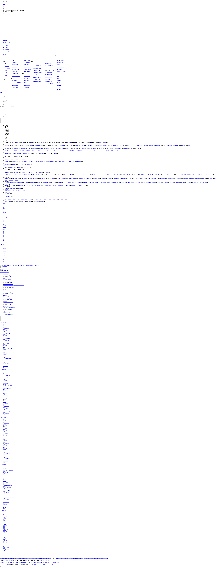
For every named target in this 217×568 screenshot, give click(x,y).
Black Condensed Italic (68, 174)
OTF (11, 169)
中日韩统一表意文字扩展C (23, 185)
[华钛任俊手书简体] (7, 358)
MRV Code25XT (6, 536)
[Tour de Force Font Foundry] (8, 285)
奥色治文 (7, 153)
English (4, 4)
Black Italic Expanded (143, 174)
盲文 (73, 148)
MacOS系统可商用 (23, 161)
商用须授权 (7, 161)
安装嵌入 (7, 172)
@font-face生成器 (15, 69)
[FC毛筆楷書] (5, 438)
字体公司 (7, 70)
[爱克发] (4, 290)
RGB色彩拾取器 (27, 67)
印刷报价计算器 (27, 76)
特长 (10, 201)
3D (5, 174)
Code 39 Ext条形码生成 (37, 72)
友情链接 (46, 558)
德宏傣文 (115, 145)
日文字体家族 (3, 417)
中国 (8, 282)
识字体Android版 (60, 67)
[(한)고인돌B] (5, 504)
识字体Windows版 (60, 60)
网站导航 (4, 54)
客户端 (42, 558)
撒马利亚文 (143, 178)
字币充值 (59, 85)
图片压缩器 (14, 80)
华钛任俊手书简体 (6, 361)
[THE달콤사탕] (6, 343)
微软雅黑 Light (5, 383)
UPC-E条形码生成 (48, 74)
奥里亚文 (46, 145)
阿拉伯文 (18, 145)
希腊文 (101, 148)
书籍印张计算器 (27, 85)
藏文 (4, 229)
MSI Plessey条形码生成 (49, 70)
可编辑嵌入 (23, 172)
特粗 (45, 199)
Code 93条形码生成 (37, 74)
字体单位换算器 (15, 71)
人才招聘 (35, 558)
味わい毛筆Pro (5, 403)
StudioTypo (5, 311)
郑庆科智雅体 (5, 425)
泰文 (4, 236)
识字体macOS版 (60, 62)
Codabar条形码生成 (37, 65)
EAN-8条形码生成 (36, 79)
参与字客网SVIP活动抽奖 (8, 11)
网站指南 (49, 558)
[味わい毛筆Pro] (6, 401)
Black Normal (164, 174)
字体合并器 (14, 67)
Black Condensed (59, 174)
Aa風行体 (4, 393)
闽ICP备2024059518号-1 (49, 564)
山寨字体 (28, 164)
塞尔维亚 (9, 287)
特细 (14, 199)
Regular (4, 329)
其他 (104, 142)
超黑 (66, 199)
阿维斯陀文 (25, 145)
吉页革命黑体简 (6, 335)
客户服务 (4, 7)
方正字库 (5, 278)
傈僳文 (4, 235)
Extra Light (5, 354)
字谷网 (57, 558)
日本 (8, 299)
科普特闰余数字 (67, 182)
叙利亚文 (116, 178)
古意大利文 (61, 148)
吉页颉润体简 (5, 366)
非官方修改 (21, 164)
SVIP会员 (59, 87)
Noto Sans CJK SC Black (7, 472)
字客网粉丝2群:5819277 (15, 562)
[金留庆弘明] (5, 395)
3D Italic (23, 174)
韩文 (4, 223)
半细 (23, 199)
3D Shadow (39, 174)
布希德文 (99, 145)
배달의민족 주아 (6, 492)
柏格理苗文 (82, 145)
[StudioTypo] (5, 312)
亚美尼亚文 (126, 148)
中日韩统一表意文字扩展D (37, 185)
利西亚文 (54, 182)
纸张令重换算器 (27, 80)
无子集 (45, 172)
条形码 (24, 167)
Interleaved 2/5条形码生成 (49, 65)
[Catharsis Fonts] (6, 307)
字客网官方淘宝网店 (7, 42)
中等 (31, 199)
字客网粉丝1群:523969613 (5, 562)
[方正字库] (5, 279)
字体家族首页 (5, 217)
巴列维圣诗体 (70, 145)
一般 (26, 199)
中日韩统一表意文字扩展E (50, 185)
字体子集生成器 (15, 64)
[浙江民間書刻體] (6, 338)
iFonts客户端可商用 (60, 161)
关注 (4, 331)
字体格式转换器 (15, 62)
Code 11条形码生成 (37, 68)
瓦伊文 (99, 150)
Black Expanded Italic (96, 174)
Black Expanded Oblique (105, 174)
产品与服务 (18, 558)
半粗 (36, 199)
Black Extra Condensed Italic (126, 174)
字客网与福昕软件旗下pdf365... (10, 265)
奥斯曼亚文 (27, 150)
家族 (4, 204)
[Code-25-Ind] (5, 538)
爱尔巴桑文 (7, 148)
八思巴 (4, 231)
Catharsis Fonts (5, 306)
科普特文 (53, 150)
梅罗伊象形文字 (80, 150)
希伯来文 (103, 178)
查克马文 (105, 145)
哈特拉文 (177, 182)
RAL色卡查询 (27, 71)
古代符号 (38, 182)
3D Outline (34, 174)
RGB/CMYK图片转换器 (17, 82)
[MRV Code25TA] (6, 547)
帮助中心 (39, 558)
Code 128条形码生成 (37, 77)
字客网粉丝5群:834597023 (46, 562)
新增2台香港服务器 (35, 265)
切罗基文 (42, 153)
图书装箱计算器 (27, 78)
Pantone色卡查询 (27, 69)
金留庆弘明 (5, 398)
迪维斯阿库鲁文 (122, 145)
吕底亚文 (188, 182)
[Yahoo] (4, 274)
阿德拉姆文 (7, 145)
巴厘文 (58, 145)
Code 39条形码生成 (37, 70)
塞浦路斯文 (89, 148)
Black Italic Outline (151, 174)
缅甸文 (4, 240)
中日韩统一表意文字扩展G (10, 188)
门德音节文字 (88, 150)
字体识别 (14, 60)
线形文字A (108, 148)
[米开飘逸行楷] (6, 443)
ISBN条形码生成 (48, 63)
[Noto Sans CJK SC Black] (8, 470)
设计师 (4, 205)
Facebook (4, 15)
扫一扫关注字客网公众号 (8, 10)
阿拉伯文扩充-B (162, 178)
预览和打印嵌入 (15, 172)
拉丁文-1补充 (15, 178)
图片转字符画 (15, 85)
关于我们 (2, 558)
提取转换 (13, 164)
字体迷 (107, 558)
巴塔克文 (77, 145)
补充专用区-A (7, 193)
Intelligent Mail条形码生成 (50, 83)
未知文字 (138, 148)
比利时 (8, 293)
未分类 (28, 167)
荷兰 (8, 304)
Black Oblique (171, 174)
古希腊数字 (32, 182)
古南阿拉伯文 (183, 145)
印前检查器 (26, 87)
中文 (4, 220)
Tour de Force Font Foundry (8, 284)
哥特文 (28, 148)
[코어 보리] (5, 448)
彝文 (4, 232)
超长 (6, 201)
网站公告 (13, 558)
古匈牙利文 (55, 148)
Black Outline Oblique (194, 174)
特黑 (62, 199)
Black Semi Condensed (208, 174)
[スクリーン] (5, 296)
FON (20, 169)
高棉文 (145, 145)
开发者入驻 (59, 82)
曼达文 (148, 178)
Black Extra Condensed (115, 174)
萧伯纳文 (120, 148)
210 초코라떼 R (6, 502)
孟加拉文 (185, 178)
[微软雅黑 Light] (6, 380)
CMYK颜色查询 (27, 62)
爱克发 (4, 289)
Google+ (4, 19)
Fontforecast (5, 301)
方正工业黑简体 (6, 377)
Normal (4, 339)
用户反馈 (59, 89)
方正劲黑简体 (5, 330)
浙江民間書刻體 (6, 340)
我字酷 (72, 558)
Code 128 (4, 544)
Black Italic (135, 174)
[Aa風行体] (5, 390)
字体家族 (7, 66)
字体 (6, 63)
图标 (19, 167)
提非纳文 (94, 150)
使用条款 (22, 558)
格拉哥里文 (34, 148)
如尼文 (83, 148)
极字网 (98, 558)
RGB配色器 (26, 64)
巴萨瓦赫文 (40, 150)
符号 (95, 142)
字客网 (63, 558)
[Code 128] (5, 542)
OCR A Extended (6, 522)
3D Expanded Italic (17, 174)
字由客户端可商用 (50, 161)
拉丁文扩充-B (34, 178)
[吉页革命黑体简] (6, 333)
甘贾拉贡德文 (140, 145)
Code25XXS (5, 531)
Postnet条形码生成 (48, 81)
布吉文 (93, 145)
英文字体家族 (3, 322)
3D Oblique (29, 174)
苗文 (4, 233)
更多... (189, 145)
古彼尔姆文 (48, 148)
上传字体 (4, 212)
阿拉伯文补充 (123, 178)
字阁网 (101, 558)
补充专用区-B (7, 196)
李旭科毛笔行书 (6, 413)
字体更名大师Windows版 (62, 71)
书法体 (11, 167)
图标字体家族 (3, 510)
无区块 (85, 185)
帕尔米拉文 (165, 182)
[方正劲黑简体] (6, 328)
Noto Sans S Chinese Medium (8, 497)
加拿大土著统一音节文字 (22, 153)
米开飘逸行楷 (5, 445)
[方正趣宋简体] (3, 266)
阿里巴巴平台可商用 (34, 161)
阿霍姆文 (13, 145)
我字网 (95, 558)
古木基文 (177, 145)
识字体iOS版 (59, 69)
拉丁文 (67, 148)
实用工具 (2, 244)
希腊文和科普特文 (72, 178)
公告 (58, 76)
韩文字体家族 (3, 464)
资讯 (6, 75)
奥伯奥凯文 (21, 150)
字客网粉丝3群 (6, 47)
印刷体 (6, 167)
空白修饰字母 (51, 178)
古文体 (16, 167)
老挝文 (4, 239)
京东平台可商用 (42, 161)
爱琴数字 (26, 182)
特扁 (38, 201)
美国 (8, 276)
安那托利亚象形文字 (38, 145)
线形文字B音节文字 (9, 182)
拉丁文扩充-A (25, 178)
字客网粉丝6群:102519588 (57, 562)
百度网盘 (5, 40)
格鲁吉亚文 (41, 148)
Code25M (4, 518)
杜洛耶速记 (13, 148)
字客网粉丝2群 (6, 45)
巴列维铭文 (63, 145)
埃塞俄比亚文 (14, 150)
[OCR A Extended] (6, 520)
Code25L (4, 527)
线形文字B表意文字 (18, 182)
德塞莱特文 (13, 153)
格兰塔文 (151, 145)
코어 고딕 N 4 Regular (7, 350)
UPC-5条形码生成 (48, 79)
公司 (4, 207)
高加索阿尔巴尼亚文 (21, 148)
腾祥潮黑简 (5, 435)
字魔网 (60, 558)
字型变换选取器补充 (16, 190)
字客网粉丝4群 (6, 49)
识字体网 (66, 558)
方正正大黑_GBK (6, 455)
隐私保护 (26, 558)
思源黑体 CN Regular (7, 487)
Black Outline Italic (185, 174)
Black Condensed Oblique (78, 174)
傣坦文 (110, 145)
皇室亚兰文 (159, 182)
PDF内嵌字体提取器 (16, 76)
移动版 (4, 6)
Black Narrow (158, 174)
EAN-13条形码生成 (37, 81)
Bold (3, 434)
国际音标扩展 (42, 178)
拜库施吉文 (88, 145)
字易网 (92, 558)
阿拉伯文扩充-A (170, 178)
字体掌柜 (89, 558)
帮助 (58, 78)
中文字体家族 (3, 369)
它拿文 (129, 178)
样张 (6, 72)
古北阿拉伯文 (158, 145)
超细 (10, 199)
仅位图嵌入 (31, 172)
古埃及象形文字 (47, 150)
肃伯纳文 (109, 182)
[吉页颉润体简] (6, 363)
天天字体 (85, 558)
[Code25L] (5, 525)
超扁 (42, 201)
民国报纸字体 (5, 461)
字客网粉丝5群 (6, 51)
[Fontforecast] (5, 302)
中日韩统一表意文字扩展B (10, 185)
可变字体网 (81, 558)
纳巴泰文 (171, 182)
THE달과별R (5, 482)
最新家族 (4, 325)
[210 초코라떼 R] (6, 499)
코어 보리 (4, 450)
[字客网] (2, 92)
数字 (100, 142)
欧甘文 (78, 148)
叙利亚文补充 (154, 178)
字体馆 (104, 558)
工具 (6, 77)
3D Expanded (10, 174)
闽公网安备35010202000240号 (38, 564)
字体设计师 (7, 68)
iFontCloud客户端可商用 (70, 161)
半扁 (30, 201)
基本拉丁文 (7, 178)
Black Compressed (50, 174)
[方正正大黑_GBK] (7, 453)
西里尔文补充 (88, 178)
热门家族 (4, 324)
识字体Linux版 (60, 64)
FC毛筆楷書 (5, 440)
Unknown (4, 359)
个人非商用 (78, 161)
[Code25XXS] (5, 529)
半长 (18, 201)
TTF (6, 169)
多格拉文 (128, 145)
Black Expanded (87, 174)
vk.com (4, 21)
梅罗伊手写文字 (72, 150)
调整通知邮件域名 (28, 265)
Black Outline (178, 174)
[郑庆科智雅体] (6, 423)
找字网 (69, 558)
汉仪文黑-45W (5, 355)
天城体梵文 (178, 178)
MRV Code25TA (6, 549)
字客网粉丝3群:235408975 (25, 562)
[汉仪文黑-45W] (6, 353)
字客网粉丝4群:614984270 (36, 562)
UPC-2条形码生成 (48, 77)
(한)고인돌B (5, 507)
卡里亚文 (60, 182)
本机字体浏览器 (15, 73)
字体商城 (4, 215)
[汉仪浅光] (2, 269)
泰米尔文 (210, 178)
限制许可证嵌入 (38, 172)
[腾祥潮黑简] (5, 433)
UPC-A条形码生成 (48, 72)
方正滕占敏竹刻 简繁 (7, 388)
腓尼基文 (133, 145)
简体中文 (4, 3)
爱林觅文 (31, 145)
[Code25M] (5, 516)
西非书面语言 (106, 150)
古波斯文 (164, 145)
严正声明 (2, 265)
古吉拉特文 (170, 145)
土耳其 (8, 314)
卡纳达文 (11, 180)
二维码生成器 (35, 63)
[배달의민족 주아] (6, 490)
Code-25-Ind (5, 540)
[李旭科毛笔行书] (6, 411)
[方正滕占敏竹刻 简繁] (7, 385)
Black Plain (201, 174)
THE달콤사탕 (5, 345)
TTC (16, 169)
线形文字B (114, 148)
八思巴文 (52, 145)
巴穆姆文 (33, 150)
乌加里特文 (91, 182)
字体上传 (59, 80)
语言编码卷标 (7, 190)
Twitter (4, 17)
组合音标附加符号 (61, 178)
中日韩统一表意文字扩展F (63, 185)
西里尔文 (95, 148)
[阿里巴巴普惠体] (4, 270)
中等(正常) (24, 201)
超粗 (50, 199)
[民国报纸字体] (6, 458)
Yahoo (7, 274)
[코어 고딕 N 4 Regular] (7, 348)
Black (44, 174)
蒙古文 (4, 228)
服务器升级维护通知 (20, 265)
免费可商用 (15, 161)
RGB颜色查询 (27, 60)
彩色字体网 (76, 558)
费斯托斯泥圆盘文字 (46, 182)
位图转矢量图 (15, 87)
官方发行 (7, 164)
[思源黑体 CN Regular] (7, 485)
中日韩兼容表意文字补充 (76, 185)
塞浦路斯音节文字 (151, 182)
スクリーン (5, 295)
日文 (4, 221)
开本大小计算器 (27, 82)
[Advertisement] (110, 31)
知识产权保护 (30, 558)
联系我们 (6, 558)
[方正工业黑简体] (6, 375)
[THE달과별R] (6, 480)
